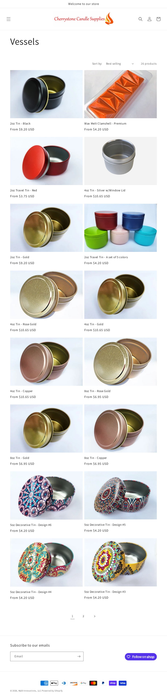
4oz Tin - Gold (93, 324)
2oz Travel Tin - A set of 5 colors (106, 257)
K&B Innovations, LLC (30, 690)
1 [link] (72, 616)
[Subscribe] (78, 656)
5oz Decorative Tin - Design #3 (105, 592)
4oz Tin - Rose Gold (23, 324)
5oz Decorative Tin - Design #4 (31, 592)
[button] (8, 19)
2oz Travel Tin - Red (23, 190)
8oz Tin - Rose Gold (97, 391)
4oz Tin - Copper (21, 391)
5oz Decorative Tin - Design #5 (105, 525)
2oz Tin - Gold (19, 257)
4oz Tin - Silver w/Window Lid (104, 190)
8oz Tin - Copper (95, 458)
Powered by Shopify (52, 690)
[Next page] (94, 616)
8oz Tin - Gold (19, 458)
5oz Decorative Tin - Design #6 (31, 525)
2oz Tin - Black (20, 123)
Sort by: (97, 63)
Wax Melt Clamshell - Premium (105, 123)
